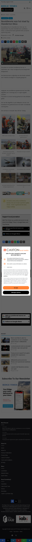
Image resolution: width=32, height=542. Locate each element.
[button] (16, 267)
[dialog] (16, 271)
